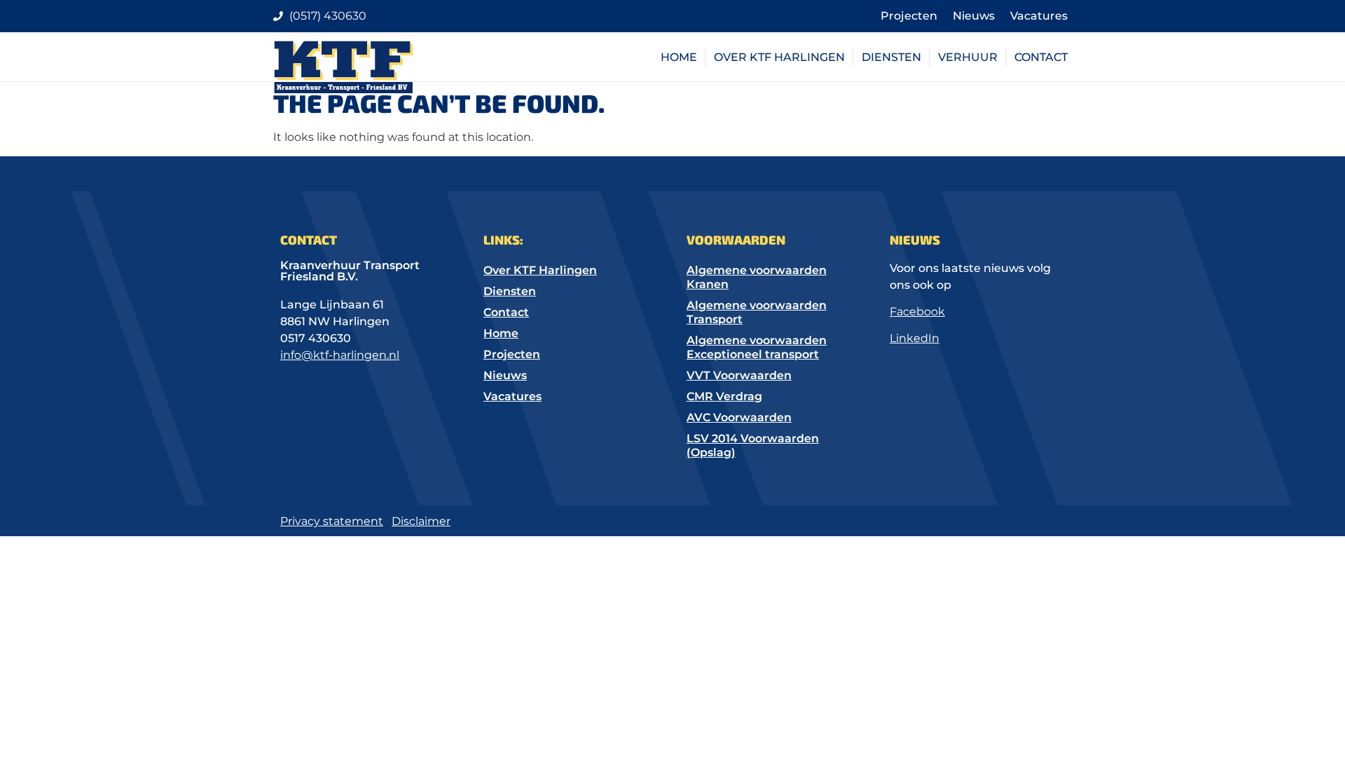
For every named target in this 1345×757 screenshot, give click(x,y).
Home (679, 57)
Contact (1041, 57)
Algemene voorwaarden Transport (757, 312)
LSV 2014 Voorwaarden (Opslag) (753, 445)
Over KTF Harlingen (779, 57)
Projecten (909, 15)
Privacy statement (331, 521)
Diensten (891, 57)
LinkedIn (914, 338)
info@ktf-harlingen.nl (339, 355)
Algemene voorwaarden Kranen (757, 277)
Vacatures (1039, 15)
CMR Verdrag (724, 396)
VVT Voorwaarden (739, 375)
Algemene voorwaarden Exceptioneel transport (757, 347)
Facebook (917, 311)
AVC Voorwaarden (739, 417)
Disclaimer (421, 521)
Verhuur (968, 57)
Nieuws (974, 15)
